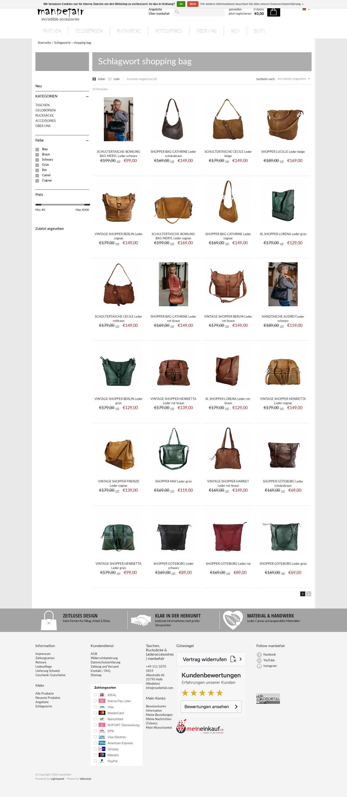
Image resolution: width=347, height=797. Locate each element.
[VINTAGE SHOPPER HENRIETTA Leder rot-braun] (173, 390)
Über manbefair (159, 13)
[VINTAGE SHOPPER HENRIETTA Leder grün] (118, 555)
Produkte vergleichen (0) (142, 79)
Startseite (44, 42)
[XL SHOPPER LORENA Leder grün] (283, 225)
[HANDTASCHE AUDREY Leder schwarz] (283, 308)
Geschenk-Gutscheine (50, 675)
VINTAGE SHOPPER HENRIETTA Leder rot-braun (173, 401)
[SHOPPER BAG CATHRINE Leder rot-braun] (173, 308)
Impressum (43, 654)
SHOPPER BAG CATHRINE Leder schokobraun (173, 154)
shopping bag (82, 42)
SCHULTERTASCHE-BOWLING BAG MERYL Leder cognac (173, 236)
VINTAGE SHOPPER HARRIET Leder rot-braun (228, 483)
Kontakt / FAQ (100, 671)
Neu (235, 31)
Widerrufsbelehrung (104, 658)
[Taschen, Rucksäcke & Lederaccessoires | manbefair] (89, 12)
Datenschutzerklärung (105, 662)
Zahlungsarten (45, 658)
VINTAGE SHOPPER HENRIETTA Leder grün (118, 566)
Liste (116, 79)
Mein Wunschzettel (159, 727)
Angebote (155, 9)
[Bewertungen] (211, 716)
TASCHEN (51, 31)
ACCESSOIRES (168, 31)
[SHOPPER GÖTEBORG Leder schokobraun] (283, 472)
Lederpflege (43, 666)
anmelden (235, 9)
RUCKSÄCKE (129, 31)
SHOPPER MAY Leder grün (173, 481)
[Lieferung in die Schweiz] (200, 733)
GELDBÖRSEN (88, 31)
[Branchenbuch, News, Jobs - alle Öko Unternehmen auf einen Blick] (268, 703)
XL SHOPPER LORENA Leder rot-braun (228, 401)
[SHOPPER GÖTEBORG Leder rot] (228, 555)
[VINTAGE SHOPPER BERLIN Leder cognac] (118, 225)
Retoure (40, 662)
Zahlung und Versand (104, 666)
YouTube (269, 660)
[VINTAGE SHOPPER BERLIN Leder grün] (118, 390)
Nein (193, 4)
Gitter (102, 79)
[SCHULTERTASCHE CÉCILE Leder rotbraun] (118, 308)
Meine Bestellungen (159, 715)
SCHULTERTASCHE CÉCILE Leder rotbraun (118, 319)
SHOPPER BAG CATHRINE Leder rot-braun (173, 319)
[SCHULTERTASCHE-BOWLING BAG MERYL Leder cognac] (173, 225)
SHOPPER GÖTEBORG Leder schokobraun (283, 483)
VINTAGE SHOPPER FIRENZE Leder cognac (118, 483)
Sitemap (96, 675)
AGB (94, 654)
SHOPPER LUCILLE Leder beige (283, 151)
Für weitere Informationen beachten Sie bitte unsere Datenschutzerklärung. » (252, 4)
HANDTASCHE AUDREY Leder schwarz (283, 319)
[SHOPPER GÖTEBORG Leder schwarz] (173, 555)
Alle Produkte (44, 693)
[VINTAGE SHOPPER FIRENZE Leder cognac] (118, 472)
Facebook (269, 654)
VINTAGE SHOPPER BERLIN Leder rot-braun (228, 319)
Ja (181, 4)
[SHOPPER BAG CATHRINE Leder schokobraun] (173, 143)
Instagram (270, 666)
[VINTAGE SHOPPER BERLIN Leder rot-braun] (228, 308)
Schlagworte (62, 42)
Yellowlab (85, 778)
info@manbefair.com (159, 688)
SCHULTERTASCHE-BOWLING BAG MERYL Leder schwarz (118, 154)
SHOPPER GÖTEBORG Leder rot (228, 563)
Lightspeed (57, 778)
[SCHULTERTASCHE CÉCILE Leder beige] (228, 143)
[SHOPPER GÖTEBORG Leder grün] (283, 555)
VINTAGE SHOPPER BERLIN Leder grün (119, 401)
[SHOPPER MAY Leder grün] (173, 472)
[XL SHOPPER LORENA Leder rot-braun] (228, 390)
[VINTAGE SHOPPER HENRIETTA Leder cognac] (283, 390)
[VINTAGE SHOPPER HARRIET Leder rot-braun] (228, 472)
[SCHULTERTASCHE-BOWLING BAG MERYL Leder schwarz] (118, 143)
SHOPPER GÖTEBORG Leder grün (283, 563)
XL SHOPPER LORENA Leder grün (283, 234)
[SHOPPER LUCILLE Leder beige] (283, 143)
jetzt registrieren (240, 13)
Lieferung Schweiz (47, 671)
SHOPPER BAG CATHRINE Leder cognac (228, 236)
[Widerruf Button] (211, 665)
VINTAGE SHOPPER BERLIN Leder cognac (119, 236)
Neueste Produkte (47, 698)
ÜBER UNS (206, 31)
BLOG (259, 31)
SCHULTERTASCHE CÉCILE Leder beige (228, 154)
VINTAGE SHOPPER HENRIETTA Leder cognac (283, 401)
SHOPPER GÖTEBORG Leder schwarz (173, 566)
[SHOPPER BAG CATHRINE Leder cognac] (228, 225)
